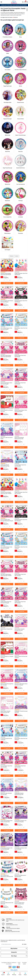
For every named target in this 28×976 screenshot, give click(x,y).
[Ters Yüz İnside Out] (20, 177)
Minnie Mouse (7, 233)
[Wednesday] (7, 128)
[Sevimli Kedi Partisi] (20, 160)
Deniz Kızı (20, 151)
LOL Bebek (20, 217)
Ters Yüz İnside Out (20, 184)
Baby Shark (7, 200)
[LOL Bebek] (20, 209)
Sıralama (16, 256)
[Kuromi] (20, 46)
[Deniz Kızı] (20, 144)
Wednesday (7, 135)
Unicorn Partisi (20, 118)
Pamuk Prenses (20, 102)
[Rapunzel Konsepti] (7, 111)
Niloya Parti (7, 184)
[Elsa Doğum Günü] (7, 95)
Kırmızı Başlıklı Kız (8, 217)
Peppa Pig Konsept (7, 86)
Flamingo (20, 200)
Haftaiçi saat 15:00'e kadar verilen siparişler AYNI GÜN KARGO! (14, 5)
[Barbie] (20, 78)
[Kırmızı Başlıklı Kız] (7, 209)
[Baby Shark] (7, 193)
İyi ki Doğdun (7, 249)
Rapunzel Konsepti (8, 118)
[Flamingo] (20, 193)
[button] (25, 2)
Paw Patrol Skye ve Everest (20, 69)
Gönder (25, 944)
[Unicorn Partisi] (20, 111)
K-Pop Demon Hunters (7, 37)
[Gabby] (7, 46)
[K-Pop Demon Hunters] (7, 29)
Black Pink (7, 151)
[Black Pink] (7, 144)
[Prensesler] (20, 226)
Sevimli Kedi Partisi (20, 167)
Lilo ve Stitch (7, 69)
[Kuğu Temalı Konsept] (7, 160)
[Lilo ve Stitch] (7, 62)
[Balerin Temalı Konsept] (20, 128)
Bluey (20, 37)
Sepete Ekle (7, 283)
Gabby (7, 53)
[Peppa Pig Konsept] (7, 78)
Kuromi (20, 53)
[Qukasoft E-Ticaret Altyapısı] (14, 970)
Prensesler (20, 233)
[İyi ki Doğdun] (7, 242)
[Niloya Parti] (7, 177)
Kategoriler (14, 952)
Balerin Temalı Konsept (20, 135)
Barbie (20, 86)
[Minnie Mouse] (7, 226)
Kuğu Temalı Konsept (7, 167)
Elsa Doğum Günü (7, 102)
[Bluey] (20, 29)
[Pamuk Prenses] (20, 95)
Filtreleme (11, 256)
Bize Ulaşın (14, 956)
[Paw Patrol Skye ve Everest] (20, 62)
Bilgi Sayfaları (14, 948)
